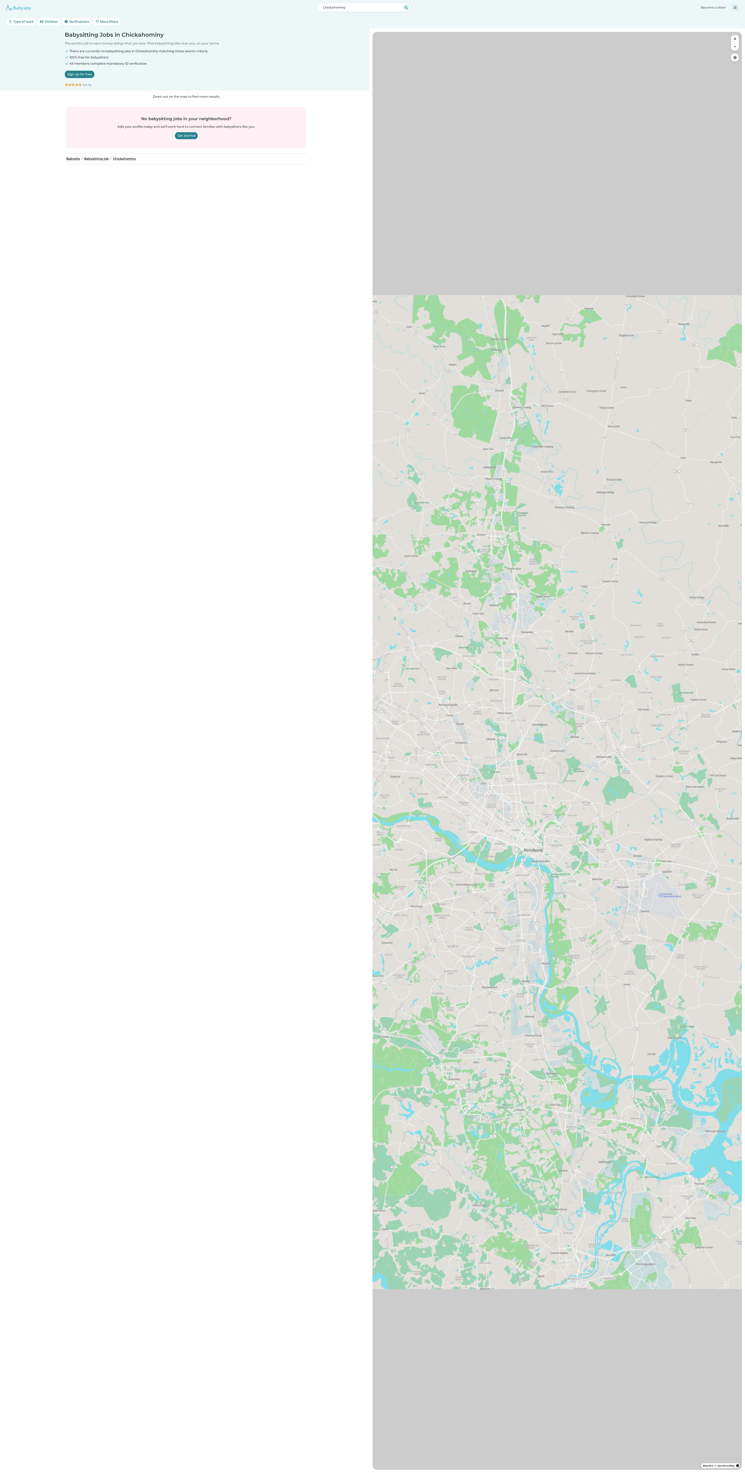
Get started (186, 135)
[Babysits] (18, 7)
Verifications (78, 21)
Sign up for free (79, 74)
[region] (557, 751)
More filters (108, 21)
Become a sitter (713, 7)
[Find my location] (735, 57)
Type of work (23, 21)
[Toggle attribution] (737, 1465)
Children (51, 21)
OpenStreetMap (726, 1465)
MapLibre (708, 1465)
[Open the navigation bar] (735, 7)
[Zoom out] (735, 46)
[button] (555, 860)
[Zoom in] (735, 39)
